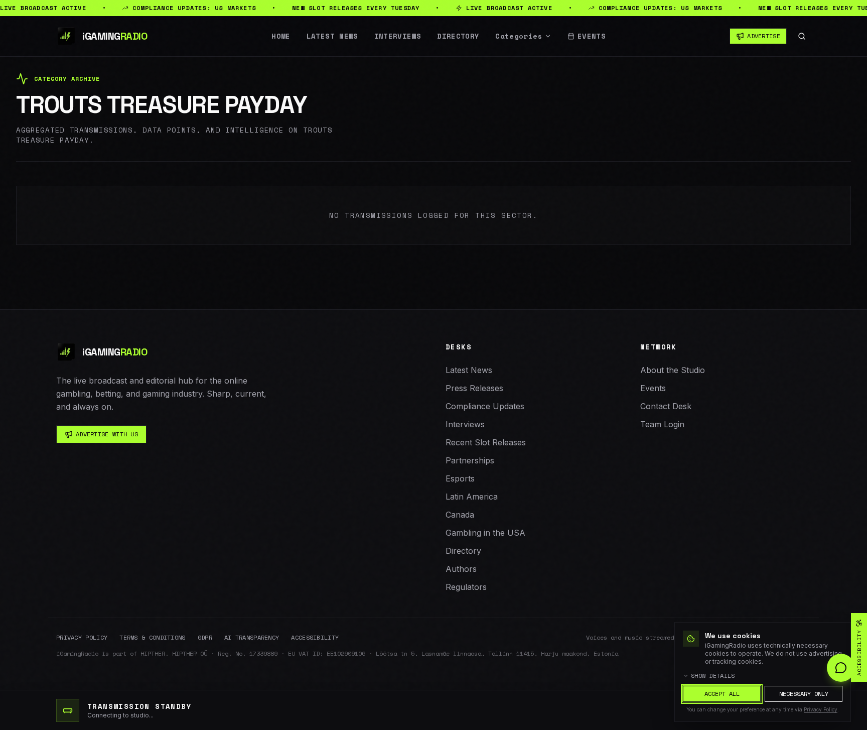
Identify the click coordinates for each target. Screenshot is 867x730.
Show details (713, 676)
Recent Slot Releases (486, 442)
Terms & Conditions (152, 638)
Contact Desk (665, 406)
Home (280, 36)
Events (591, 36)
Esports (460, 478)
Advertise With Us (107, 434)
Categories (518, 36)
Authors (461, 569)
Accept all (722, 693)
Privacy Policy (81, 638)
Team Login (662, 424)
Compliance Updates (485, 406)
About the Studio (672, 370)
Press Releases (474, 388)
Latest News (332, 36)
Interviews (397, 36)
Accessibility (315, 638)
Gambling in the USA (485, 533)
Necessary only (803, 693)
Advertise (763, 36)
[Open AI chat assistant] (841, 668)
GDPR (205, 638)
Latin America (472, 497)
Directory (458, 36)
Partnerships (470, 460)
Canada (460, 515)
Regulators (466, 587)
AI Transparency (251, 638)
